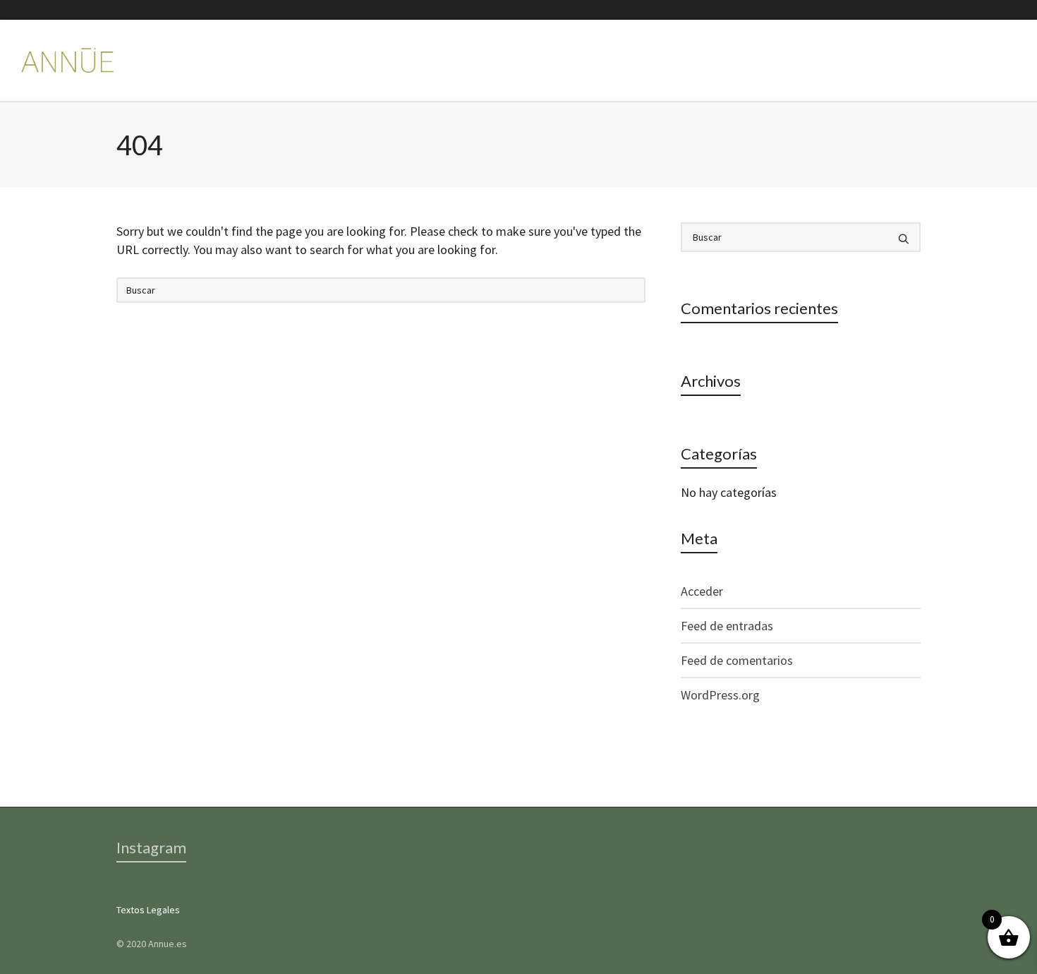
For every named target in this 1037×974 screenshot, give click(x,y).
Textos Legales (148, 909)
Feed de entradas (727, 626)
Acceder (702, 591)
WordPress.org (720, 695)
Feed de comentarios (737, 660)
